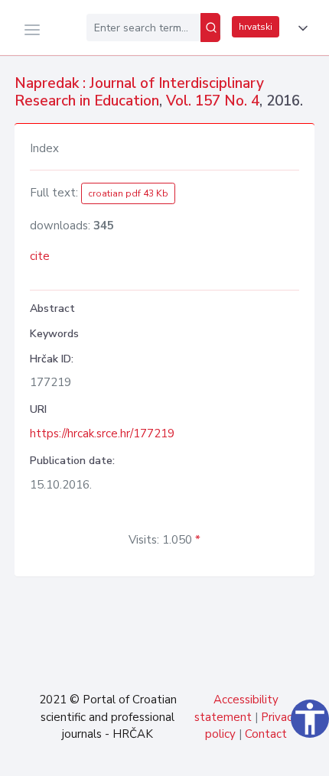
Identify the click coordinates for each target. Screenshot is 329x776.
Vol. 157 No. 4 (212, 101)
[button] (300, 28)
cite (40, 256)
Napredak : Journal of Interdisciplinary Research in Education (139, 92)
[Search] (210, 27)
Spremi (214, 756)
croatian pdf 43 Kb (128, 193)
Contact (266, 734)
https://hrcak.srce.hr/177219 (102, 433)
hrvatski (255, 27)
